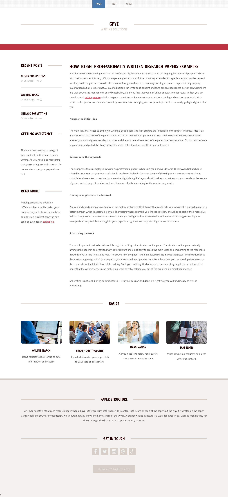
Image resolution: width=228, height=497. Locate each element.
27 (41, 99)
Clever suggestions (33, 76)
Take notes (186, 348)
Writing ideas (30, 95)
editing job (48, 221)
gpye (114, 24)
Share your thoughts (89, 351)
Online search (41, 351)
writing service (93, 97)
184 (40, 118)
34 (41, 80)
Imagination (138, 347)
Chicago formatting (34, 114)
